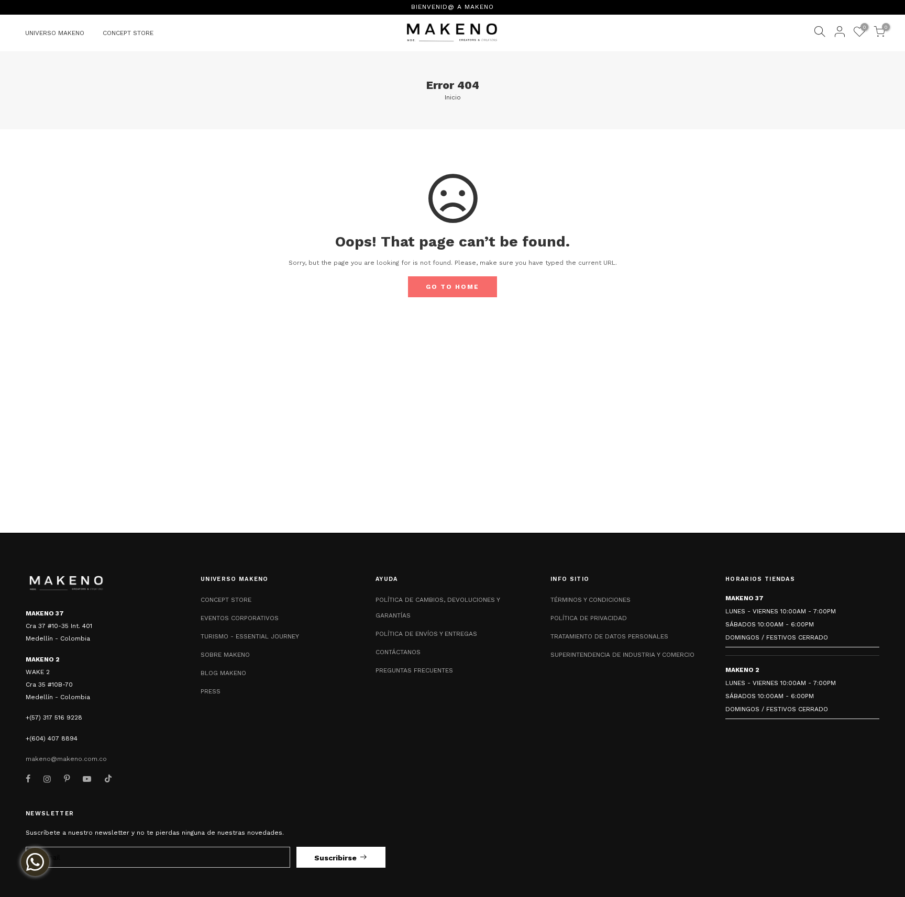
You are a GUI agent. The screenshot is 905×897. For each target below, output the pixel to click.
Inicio (453, 97)
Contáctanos (398, 652)
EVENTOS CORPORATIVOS (240, 618)
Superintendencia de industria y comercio (622, 654)
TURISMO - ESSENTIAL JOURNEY (250, 636)
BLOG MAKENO (223, 673)
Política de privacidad (588, 618)
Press (210, 691)
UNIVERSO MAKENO (54, 33)
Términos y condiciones (590, 599)
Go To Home (452, 286)
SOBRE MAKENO (225, 654)
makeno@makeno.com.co (66, 759)
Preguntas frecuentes (414, 670)
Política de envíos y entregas (426, 633)
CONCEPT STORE (128, 33)
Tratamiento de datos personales (609, 636)
